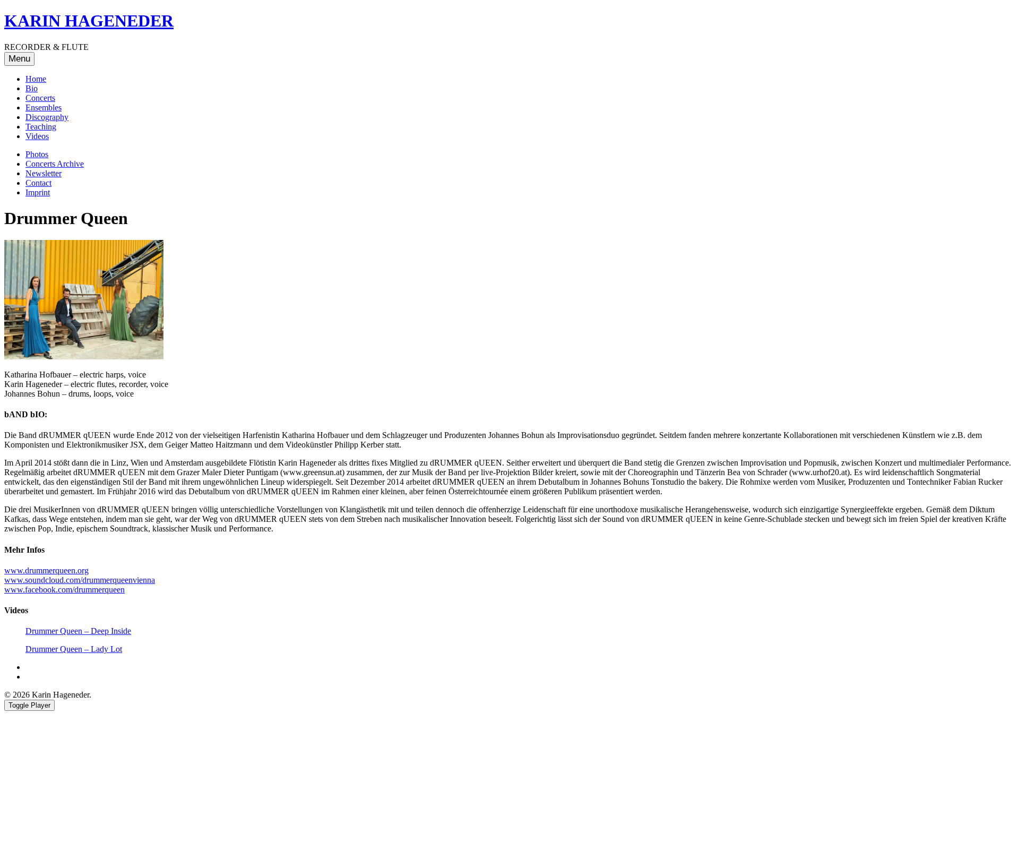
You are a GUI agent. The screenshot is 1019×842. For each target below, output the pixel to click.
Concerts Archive (54, 163)
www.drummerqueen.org (46, 570)
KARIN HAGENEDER (89, 20)
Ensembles (43, 107)
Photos (36, 154)
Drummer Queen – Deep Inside (78, 630)
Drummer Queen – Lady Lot (73, 649)
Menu (19, 59)
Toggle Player (29, 705)
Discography (46, 117)
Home (35, 78)
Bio (31, 88)
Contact (38, 182)
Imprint (37, 192)
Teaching (40, 126)
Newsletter (43, 173)
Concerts (40, 97)
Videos (37, 136)
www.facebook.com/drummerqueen (64, 589)
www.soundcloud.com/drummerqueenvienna (79, 580)
